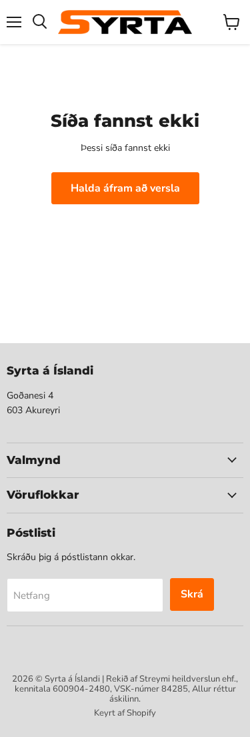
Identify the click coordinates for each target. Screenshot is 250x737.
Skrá (192, 594)
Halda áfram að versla (125, 188)
